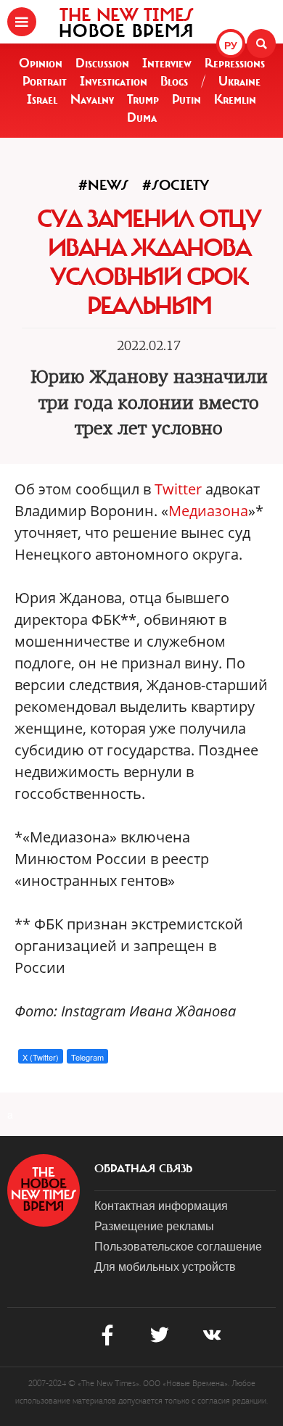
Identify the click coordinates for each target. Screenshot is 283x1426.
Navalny (92, 99)
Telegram (87, 1057)
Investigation (113, 81)
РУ (230, 45)
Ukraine (239, 81)
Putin (186, 99)
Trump (143, 99)
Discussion (102, 63)
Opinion (40, 63)
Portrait (44, 81)
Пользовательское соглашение (178, 1246)
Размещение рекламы (154, 1225)
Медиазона (208, 511)
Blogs (174, 81)
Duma (142, 117)
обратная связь (143, 1168)
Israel (42, 99)
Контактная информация (161, 1205)
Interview (167, 63)
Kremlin (235, 99)
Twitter (178, 489)
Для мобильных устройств (165, 1266)
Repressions (235, 63)
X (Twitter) (40, 1057)
